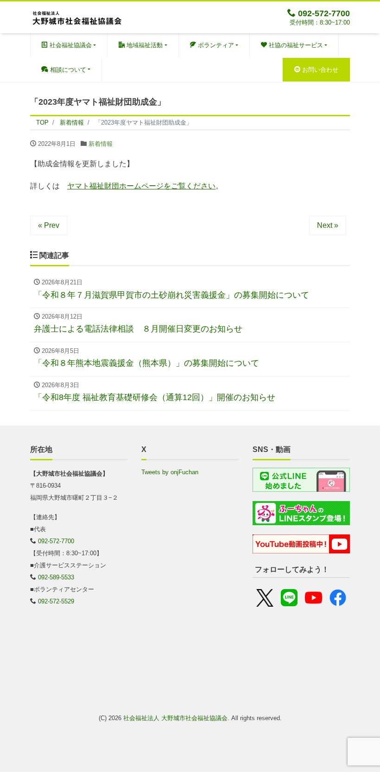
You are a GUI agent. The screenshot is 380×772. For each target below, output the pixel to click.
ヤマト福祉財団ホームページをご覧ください (141, 186)
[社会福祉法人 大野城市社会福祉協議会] (76, 16)
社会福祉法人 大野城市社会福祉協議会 (175, 718)
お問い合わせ (319, 69)
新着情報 (101, 143)
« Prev (48, 225)
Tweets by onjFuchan (169, 472)
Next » (327, 225)
